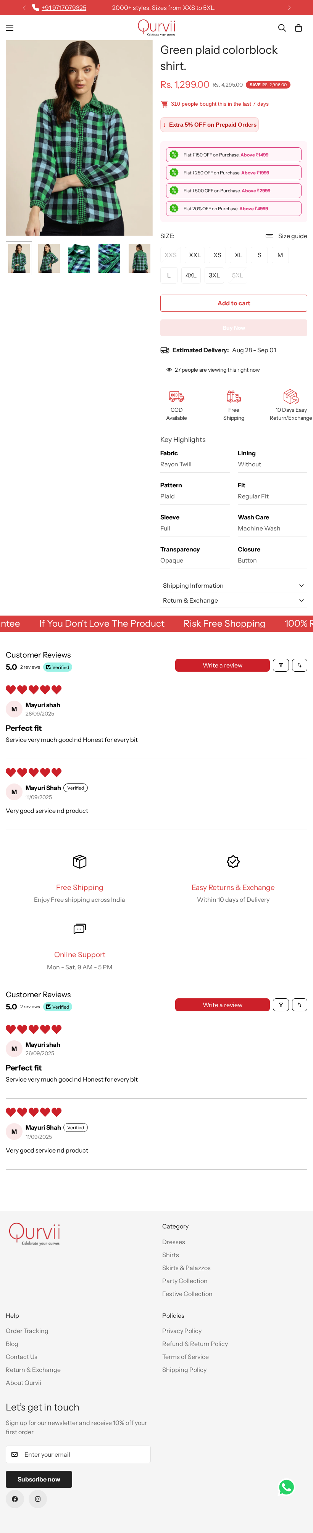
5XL (237, 275)
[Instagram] (38, 1499)
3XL (214, 275)
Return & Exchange (33, 1369)
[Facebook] (15, 1499)
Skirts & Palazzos (186, 1268)
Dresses (173, 1242)
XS (217, 255)
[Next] (289, 7)
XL (238, 255)
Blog (12, 1344)
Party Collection (185, 1281)
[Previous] (23, 7)
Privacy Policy (182, 1331)
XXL (195, 255)
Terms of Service (185, 1357)
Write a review (222, 665)
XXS (171, 255)
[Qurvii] (156, 27)
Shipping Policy (184, 1369)
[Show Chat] (288, 1487)
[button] (298, 28)
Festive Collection (187, 1294)
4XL (191, 275)
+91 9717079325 (64, 7)
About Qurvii (23, 1382)
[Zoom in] (136, 56)
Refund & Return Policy (195, 1344)
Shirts (170, 1255)
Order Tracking (27, 1331)
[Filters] (281, 665)
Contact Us (21, 1357)
